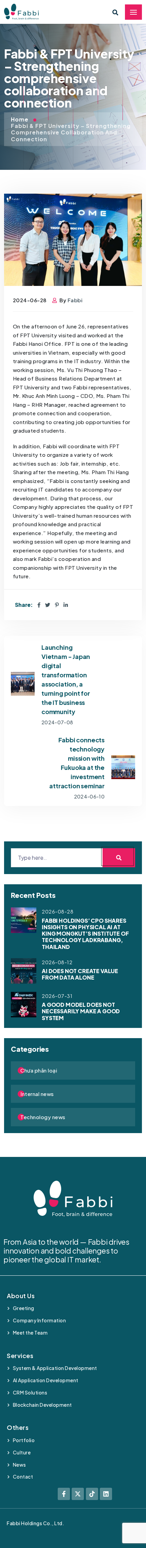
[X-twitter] (78, 1494)
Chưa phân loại (38, 1070)
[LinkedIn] (65, 604)
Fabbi (75, 300)
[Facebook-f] (64, 1494)
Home (20, 119)
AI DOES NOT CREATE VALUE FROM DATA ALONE (80, 974)
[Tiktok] (92, 1494)
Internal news (37, 1094)
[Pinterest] (57, 604)
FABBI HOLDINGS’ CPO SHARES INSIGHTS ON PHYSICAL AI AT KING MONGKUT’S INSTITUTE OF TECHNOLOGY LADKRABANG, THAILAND (85, 933)
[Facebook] (39, 604)
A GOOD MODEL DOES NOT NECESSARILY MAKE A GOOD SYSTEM (81, 1011)
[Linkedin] (106, 1494)
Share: (24, 604)
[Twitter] (48, 604)
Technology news (43, 1117)
